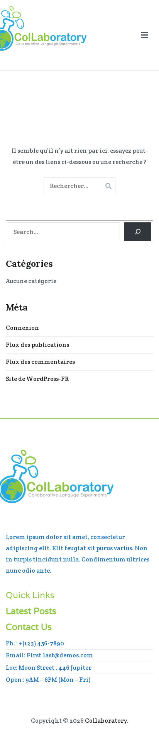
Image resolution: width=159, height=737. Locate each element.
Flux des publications (37, 345)
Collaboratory (106, 721)
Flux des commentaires (40, 362)
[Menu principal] (144, 35)
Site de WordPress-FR (37, 379)
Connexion (22, 328)
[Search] (137, 231)
